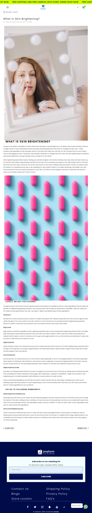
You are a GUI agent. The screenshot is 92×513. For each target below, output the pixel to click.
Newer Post (82, 428)
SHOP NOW (61, 2)
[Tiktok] (64, 507)
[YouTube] (56, 507)
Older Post (9, 428)
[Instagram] (42, 507)
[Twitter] (35, 507)
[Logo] (43, 7)
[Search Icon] (78, 7)
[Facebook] (27, 507)
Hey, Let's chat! (76, 505)
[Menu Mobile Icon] (7, 7)
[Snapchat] (49, 507)
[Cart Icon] (83, 7)
